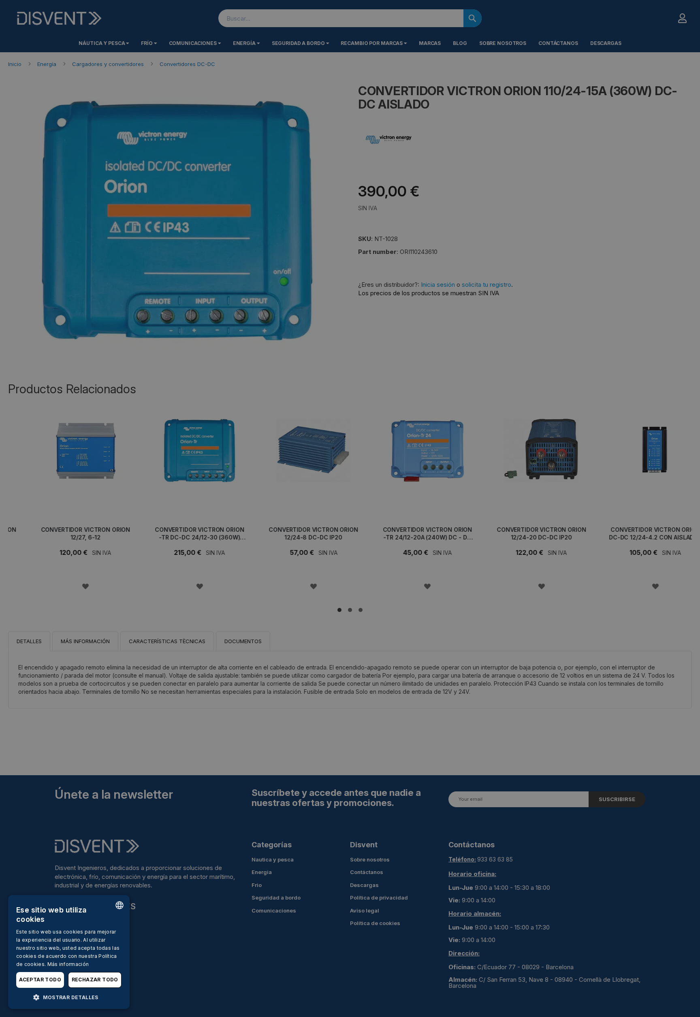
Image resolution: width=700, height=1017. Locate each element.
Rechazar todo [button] (95, 979)
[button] (69, 997)
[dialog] (69, 952)
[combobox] (119, 905)
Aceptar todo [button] (40, 979)
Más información (68, 964)
